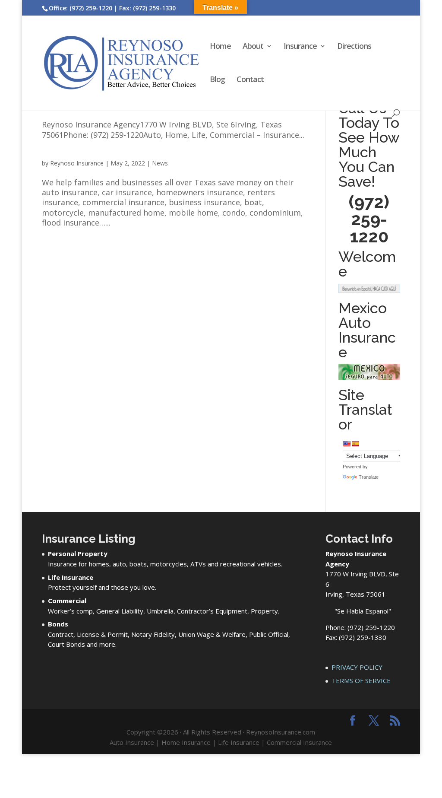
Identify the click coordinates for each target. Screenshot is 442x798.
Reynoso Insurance (77, 163)
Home (220, 47)
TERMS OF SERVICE (361, 680)
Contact (250, 80)
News (160, 163)
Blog (217, 80)
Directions (354, 47)
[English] (346, 443)
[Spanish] (355, 443)
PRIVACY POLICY (357, 667)
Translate (369, 477)
